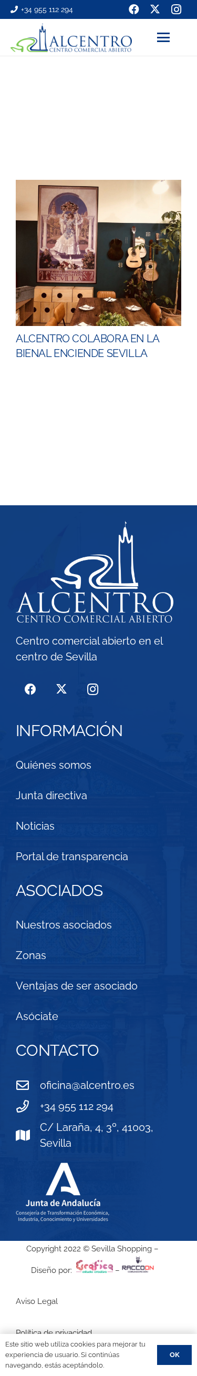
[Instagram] (92, 689)
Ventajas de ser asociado (77, 986)
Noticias (35, 826)
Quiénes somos (53, 765)
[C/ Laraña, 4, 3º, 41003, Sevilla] (28, 1135)
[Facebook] (30, 689)
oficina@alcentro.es (87, 1085)
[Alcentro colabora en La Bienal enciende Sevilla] (98, 253)
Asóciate (37, 1016)
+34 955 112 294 (76, 1106)
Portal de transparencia (72, 856)
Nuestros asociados (64, 925)
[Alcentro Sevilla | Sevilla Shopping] (71, 37)
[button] (172, 37)
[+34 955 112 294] (28, 1106)
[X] (61, 689)
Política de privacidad (54, 1333)
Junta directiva (51, 795)
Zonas (31, 955)
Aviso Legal (37, 1301)
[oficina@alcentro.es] (28, 1085)
